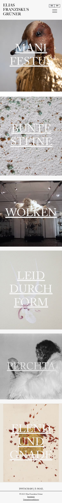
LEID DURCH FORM (30, 290)
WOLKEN (31, 213)
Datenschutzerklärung (31, 500)
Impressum (31, 497)
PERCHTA (31, 367)
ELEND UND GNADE (31, 443)
